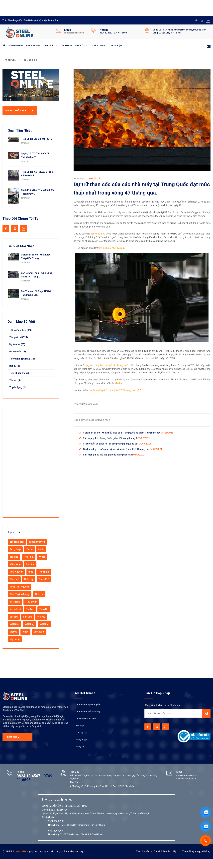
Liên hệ (79, 732)
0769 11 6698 (120, 32)
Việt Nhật (14, 624)
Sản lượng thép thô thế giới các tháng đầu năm (108, 454)
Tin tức (65, 45)
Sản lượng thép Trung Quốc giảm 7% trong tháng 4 (110, 438)
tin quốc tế (15, 609)
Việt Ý (25, 631)
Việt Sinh (44, 624)
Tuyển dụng (97, 45)
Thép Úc (39, 594)
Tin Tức (30, 609)
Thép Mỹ (14, 579)
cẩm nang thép (37, 541)
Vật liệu (14, 616)
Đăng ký (79, 746)
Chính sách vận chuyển (87, 704)
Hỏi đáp (79, 725)
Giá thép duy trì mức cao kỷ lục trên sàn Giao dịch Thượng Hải (116, 449)
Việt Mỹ (41, 616)
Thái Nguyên (16, 571)
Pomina (30, 564)
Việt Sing (29, 624)
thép (30, 571)
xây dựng (15, 639)
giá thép (14, 556)
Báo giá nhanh (11, 45)
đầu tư (29, 549)
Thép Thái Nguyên (19, 586)
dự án (41, 549)
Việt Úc (13, 631)
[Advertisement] (83, 7)
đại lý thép (15, 549)
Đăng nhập (81, 739)
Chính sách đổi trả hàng (87, 711)
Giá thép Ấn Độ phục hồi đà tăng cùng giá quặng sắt (111, 443)
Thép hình (43, 571)
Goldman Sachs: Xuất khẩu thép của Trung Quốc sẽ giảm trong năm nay (122, 432)
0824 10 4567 (106, 32)
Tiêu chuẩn (31, 601)
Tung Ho (43, 609)
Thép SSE (44, 579)
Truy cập (116, 45)
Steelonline (20, 851)
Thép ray (28, 579)
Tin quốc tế (29, 59)
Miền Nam (15, 564)
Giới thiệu (49, 45)
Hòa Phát (28, 556)
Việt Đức (27, 616)
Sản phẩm (32, 45)
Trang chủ (9, 59)
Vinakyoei (39, 631)
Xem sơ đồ (142, 851)
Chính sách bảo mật (165, 851)
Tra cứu (80, 45)
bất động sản (17, 541)
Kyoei (42, 556)
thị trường (15, 601)
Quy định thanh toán (85, 718)
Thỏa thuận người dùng (196, 851)
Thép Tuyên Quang (19, 594)
